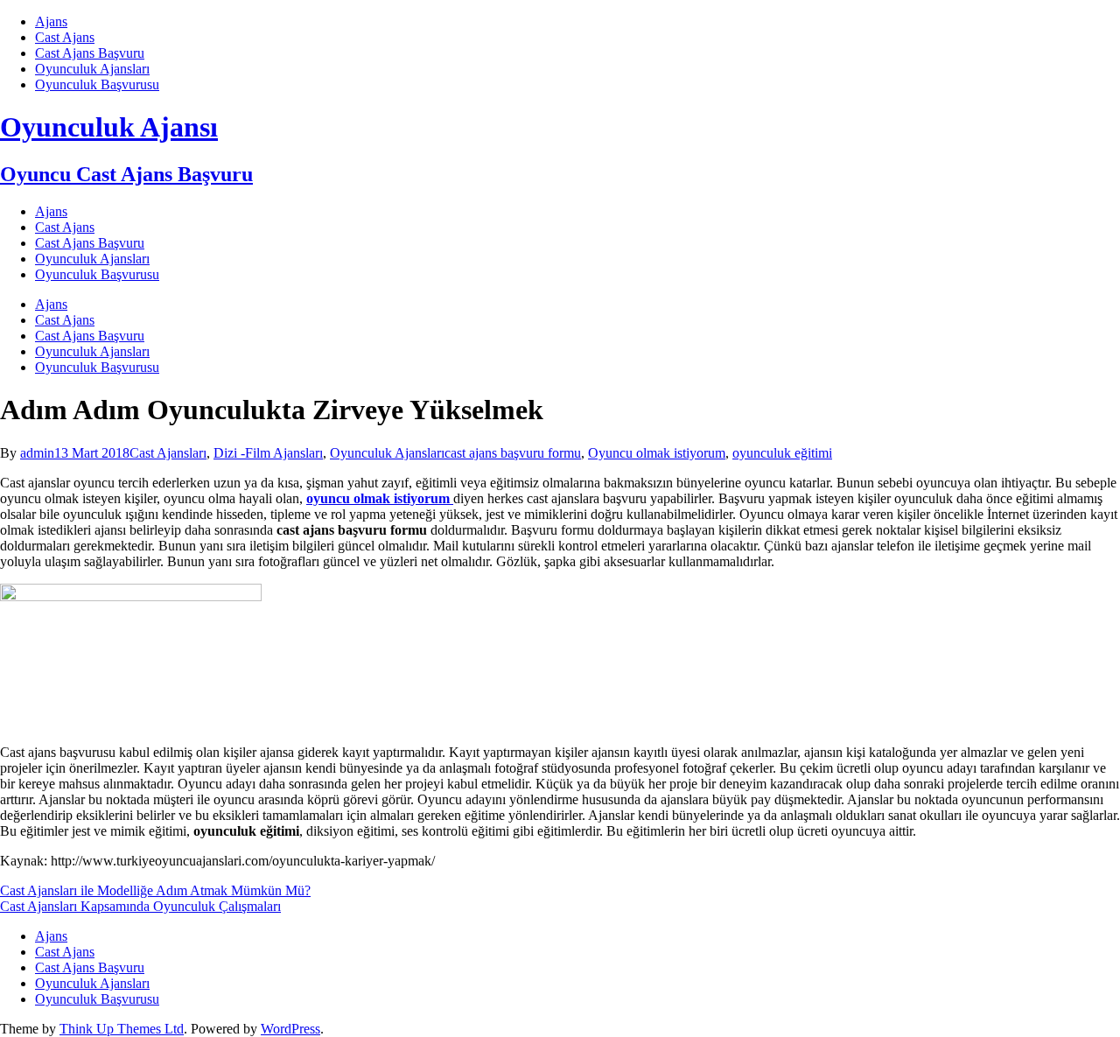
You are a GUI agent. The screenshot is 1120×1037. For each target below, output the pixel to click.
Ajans (51, 21)
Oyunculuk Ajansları (92, 68)
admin (37, 452)
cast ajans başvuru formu (512, 452)
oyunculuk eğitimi (782, 452)
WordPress (290, 1028)
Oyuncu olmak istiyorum (656, 452)
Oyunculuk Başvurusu (97, 84)
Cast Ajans (64, 37)
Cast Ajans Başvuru (89, 53)
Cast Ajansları (168, 452)
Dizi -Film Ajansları (268, 452)
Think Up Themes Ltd (122, 1028)
